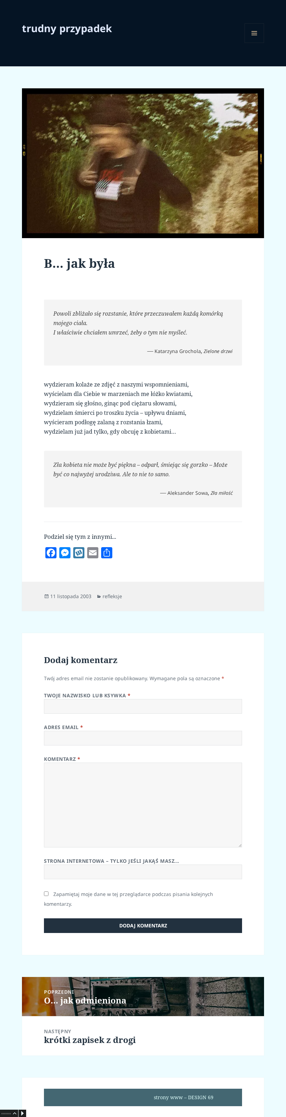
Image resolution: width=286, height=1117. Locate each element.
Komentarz (62, 759)
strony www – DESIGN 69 (183, 1097)
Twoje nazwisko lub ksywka (87, 695)
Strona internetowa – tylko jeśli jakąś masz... (111, 861)
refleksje (112, 596)
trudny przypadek (67, 28)
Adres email (63, 727)
